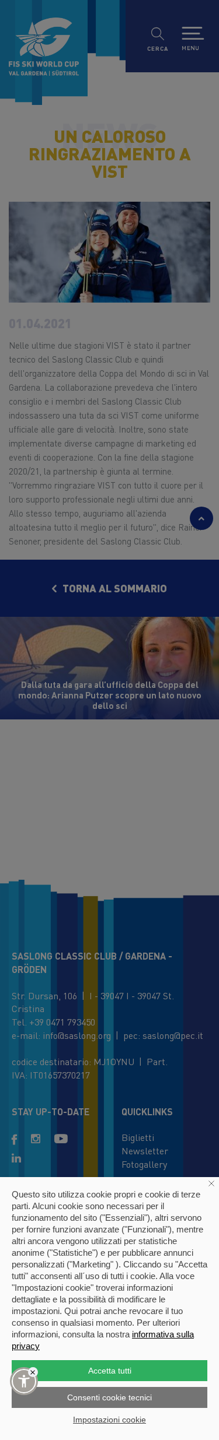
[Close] (33, 1372)
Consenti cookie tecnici (109, 1397)
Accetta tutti (109, 1370)
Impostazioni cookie (109, 1419)
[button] (24, 1381)
